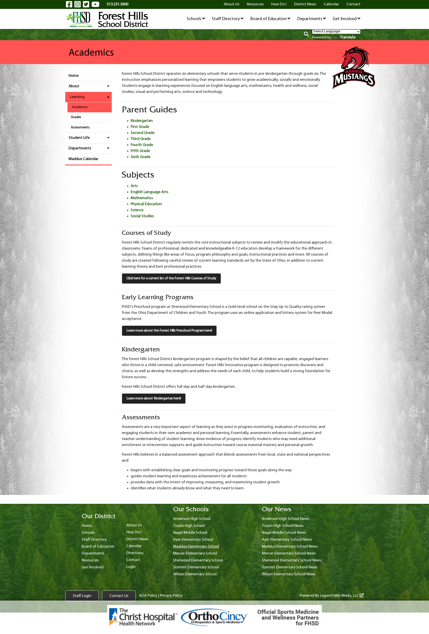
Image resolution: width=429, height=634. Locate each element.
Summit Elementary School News (290, 567)
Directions (134, 553)
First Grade (140, 127)
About (74, 86)
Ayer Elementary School (193, 540)
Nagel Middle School (190, 533)
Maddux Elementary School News (290, 546)
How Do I (278, 4)
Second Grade (142, 133)
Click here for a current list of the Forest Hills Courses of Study (171, 278)
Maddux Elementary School (196, 546)
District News (305, 4)
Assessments (80, 127)
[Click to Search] (306, 35)
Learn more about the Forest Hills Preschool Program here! (169, 330)
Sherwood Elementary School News (291, 560)
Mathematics (142, 198)
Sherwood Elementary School (198, 560)
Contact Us (118, 596)
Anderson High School (191, 519)
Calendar (331, 4)
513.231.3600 (117, 4)
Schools (194, 19)
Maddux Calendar (83, 159)
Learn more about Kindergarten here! (153, 398)
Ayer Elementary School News (287, 540)
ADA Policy (148, 596)
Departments (310, 19)
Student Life (79, 138)
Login (131, 567)
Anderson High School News (285, 519)
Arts (134, 186)
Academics (80, 107)
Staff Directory (226, 19)
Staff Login (82, 596)
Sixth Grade (140, 157)
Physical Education (146, 204)
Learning (77, 97)
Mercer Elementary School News (289, 553)
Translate (347, 37)
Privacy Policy (171, 596)
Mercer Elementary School (195, 553)
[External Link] (214, 617)
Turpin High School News (282, 526)
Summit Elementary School (196, 567)
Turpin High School (189, 526)
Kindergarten (142, 121)
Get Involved (345, 19)
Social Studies (142, 216)
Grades (76, 117)
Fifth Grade (140, 151)
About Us (231, 4)
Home (74, 76)
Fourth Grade (142, 145)
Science (137, 210)
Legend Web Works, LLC (340, 596)
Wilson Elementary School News (288, 574)
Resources (255, 4)
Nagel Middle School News (284, 533)
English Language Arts (149, 192)
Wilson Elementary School (195, 574)
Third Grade (141, 139)
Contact (353, 4)
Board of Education (269, 19)
